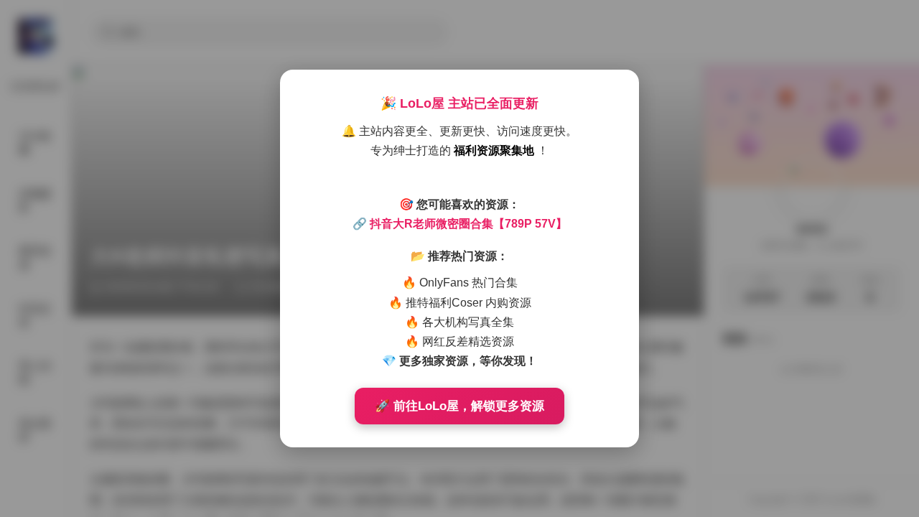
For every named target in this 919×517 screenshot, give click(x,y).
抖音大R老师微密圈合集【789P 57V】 (468, 224)
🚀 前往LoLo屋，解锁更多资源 (459, 406)
